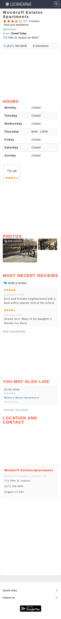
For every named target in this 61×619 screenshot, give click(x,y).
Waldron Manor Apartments (21, 397)
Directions (41, 46)
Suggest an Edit (14, 491)
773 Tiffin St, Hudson (17, 480)
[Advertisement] (30, 73)
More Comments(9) (14, 331)
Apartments (9, 29)
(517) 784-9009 (16, 46)
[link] (12, 173)
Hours (6, 33)
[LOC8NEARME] (18, 4)
